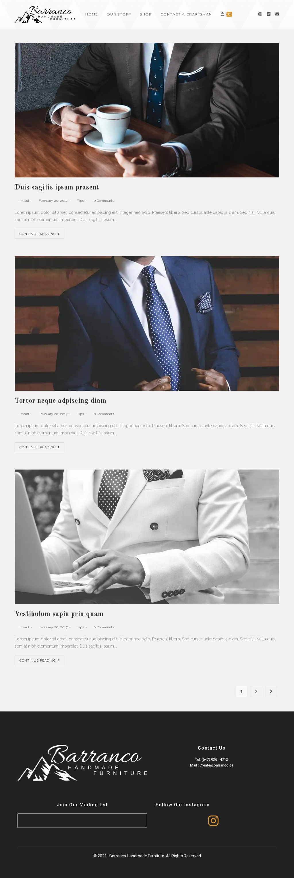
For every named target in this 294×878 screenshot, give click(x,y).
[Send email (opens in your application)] (277, 14)
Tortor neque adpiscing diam (60, 401)
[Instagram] (260, 14)
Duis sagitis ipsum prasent (57, 187)
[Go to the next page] (271, 691)
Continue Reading (38, 234)
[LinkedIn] (268, 14)
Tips (80, 201)
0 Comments (104, 201)
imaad (24, 201)
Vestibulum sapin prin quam (59, 614)
